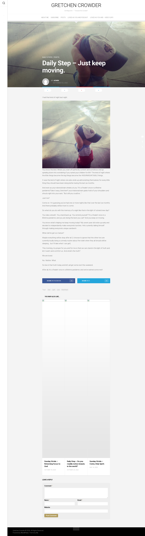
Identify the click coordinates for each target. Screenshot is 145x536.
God (49, 290)
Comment (48, 486)
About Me (45, 17)
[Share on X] (50, 90)
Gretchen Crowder (76, 5)
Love (58, 290)
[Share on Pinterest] (84, 90)
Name (47, 500)
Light (53, 290)
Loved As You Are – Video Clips (101, 17)
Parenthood (65, 290)
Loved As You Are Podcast (78, 17)
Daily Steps (47, 57)
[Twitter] (3, 19)
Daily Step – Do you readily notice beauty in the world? (76, 463)
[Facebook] (3, 12)
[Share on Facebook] (67, 90)
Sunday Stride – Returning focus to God (52, 463)
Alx (37, 533)
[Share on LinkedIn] (101, 90)
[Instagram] (3, 26)
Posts (63, 17)
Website (47, 507)
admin (56, 80)
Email (79, 500)
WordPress (25, 533)
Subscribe (55, 17)
